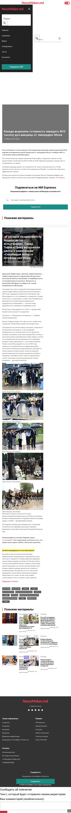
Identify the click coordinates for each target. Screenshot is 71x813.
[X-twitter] (32, 710)
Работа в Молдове (42, 733)
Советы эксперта (42, 736)
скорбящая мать (32, 598)
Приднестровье (41, 726)
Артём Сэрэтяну (9, 262)
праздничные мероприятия (10, 598)
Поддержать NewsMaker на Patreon (15, 740)
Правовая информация (11, 736)
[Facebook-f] (29, 710)
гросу (34, 588)
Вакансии (5, 733)
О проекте (6, 722)
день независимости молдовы (24, 592)
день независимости (8, 592)
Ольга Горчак (22, 631)
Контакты (5, 729)
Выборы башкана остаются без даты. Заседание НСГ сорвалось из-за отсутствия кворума (49, 642)
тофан (6, 601)
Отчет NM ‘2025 (41, 740)
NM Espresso (40, 722)
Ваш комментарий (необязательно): (22, 799)
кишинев (37, 592)
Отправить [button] (3, 812)
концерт (6, 595)
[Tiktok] (39, 710)
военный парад (16, 588)
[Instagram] (35, 710)
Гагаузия (39, 729)
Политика (7, 233)
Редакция (5, 726)
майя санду (14, 595)
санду (22, 598)
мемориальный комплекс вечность (29, 595)
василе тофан (6, 588)
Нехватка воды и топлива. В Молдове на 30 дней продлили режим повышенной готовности (47, 663)
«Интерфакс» (60, 177)
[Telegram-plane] (42, 710)
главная (25, 588)
